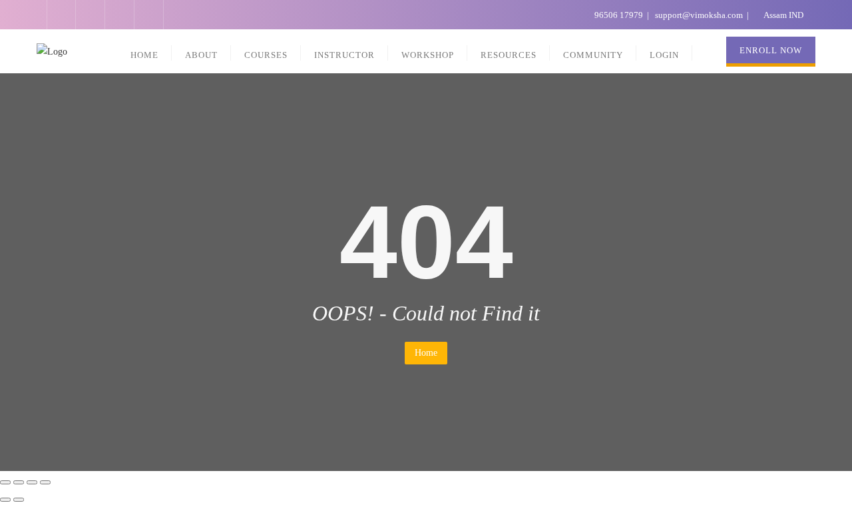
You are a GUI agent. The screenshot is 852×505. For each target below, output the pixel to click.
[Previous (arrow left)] (5, 500)
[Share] (18, 482)
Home (426, 353)
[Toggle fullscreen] (32, 482)
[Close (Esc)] (5, 482)
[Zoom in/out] (45, 482)
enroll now (771, 50)
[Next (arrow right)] (18, 500)
